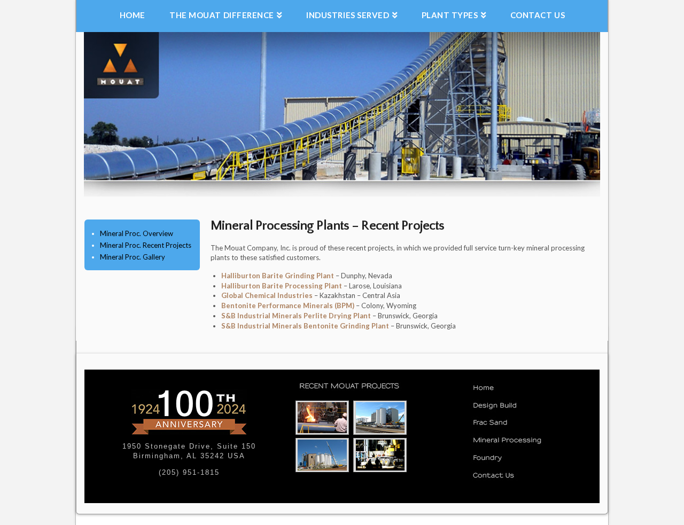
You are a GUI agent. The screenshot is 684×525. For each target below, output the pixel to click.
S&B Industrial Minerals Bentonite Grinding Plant (306, 326)
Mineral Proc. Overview (136, 233)
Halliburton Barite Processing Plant (282, 285)
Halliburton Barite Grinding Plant (278, 275)
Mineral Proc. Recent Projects (145, 245)
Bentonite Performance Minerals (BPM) (288, 305)
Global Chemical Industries (267, 295)
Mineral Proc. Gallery (132, 257)
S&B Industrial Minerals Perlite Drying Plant (296, 315)
